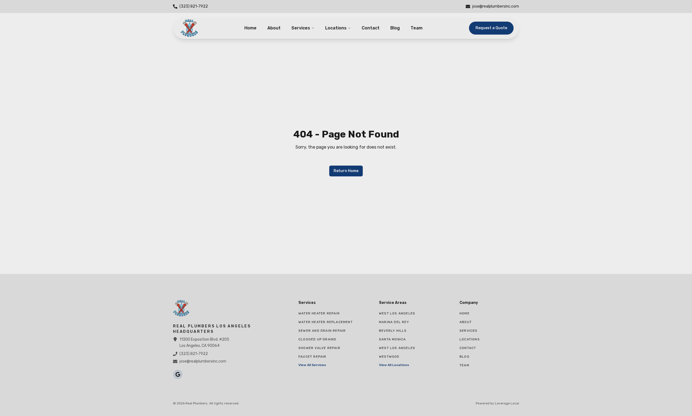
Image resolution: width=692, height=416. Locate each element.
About (274, 28)
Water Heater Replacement (325, 322)
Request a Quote (491, 28)
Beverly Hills (393, 331)
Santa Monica (392, 339)
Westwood (389, 356)
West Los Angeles (397, 313)
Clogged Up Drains (317, 339)
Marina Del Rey (394, 322)
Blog (395, 28)
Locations (336, 28)
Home (250, 28)
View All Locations (394, 365)
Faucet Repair (312, 356)
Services (300, 28)
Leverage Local (507, 403)
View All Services (312, 365)
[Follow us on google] (178, 374)
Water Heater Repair (319, 313)
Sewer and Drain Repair (322, 331)
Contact (371, 28)
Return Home (346, 171)
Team (416, 28)
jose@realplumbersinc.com (202, 361)
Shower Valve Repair (319, 348)
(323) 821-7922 (193, 353)
